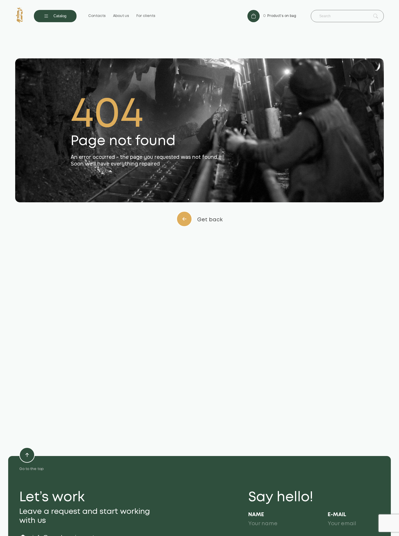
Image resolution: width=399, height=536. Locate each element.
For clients (145, 16)
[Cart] (253, 16)
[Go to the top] (27, 455)
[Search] (375, 17)
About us (121, 16)
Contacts (97, 16)
